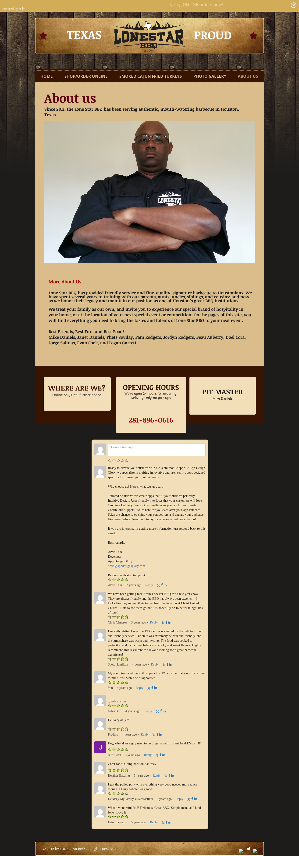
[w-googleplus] (255, 851)
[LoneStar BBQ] (241, 851)
